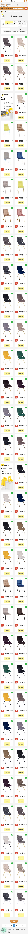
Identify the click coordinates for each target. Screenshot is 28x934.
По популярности (9, 21)
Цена (15, 21)
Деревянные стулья (23, 29)
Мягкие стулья (15, 31)
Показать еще (14, 921)
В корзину (7, 60)
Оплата (4, 8)
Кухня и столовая (8, 11)
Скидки (17, 929)
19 (11, 925)
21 (16, 925)
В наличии (8, 23)
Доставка (7, 8)
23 (22, 925)
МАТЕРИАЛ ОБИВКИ (21, 23)
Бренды (9, 931)
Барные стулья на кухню (14, 29)
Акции (2, 8)
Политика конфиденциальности (18, 931)
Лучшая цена (23, 929)
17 (5, 925)
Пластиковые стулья (23, 31)
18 (8, 925)
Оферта (9, 932)
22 (19, 925)
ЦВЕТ (24, 21)
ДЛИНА (19, 25)
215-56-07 (11, 5)
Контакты (11, 8)
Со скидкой (13, 23)
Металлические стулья (7, 31)
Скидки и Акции (11, 929)
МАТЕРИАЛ (20, 21)
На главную (2, 12)
